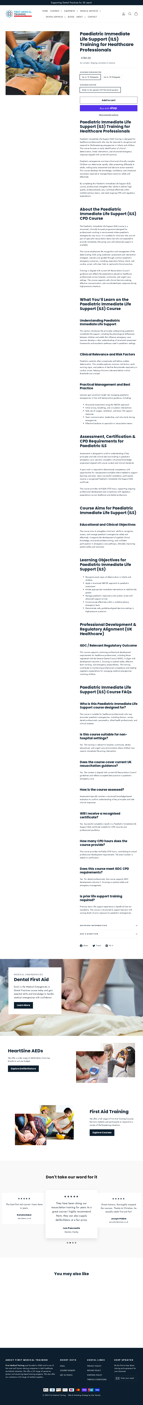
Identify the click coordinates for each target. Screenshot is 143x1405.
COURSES (55, 11)
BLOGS (71, 16)
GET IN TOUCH (66, 1375)
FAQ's (62, 1366)
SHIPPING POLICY (94, 1375)
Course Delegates (91, 72)
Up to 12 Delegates (90, 77)
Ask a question (89, 934)
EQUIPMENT (70, 11)
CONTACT (92, 16)
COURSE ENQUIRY (67, 1370)
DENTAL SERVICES (55, 16)
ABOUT (79, 16)
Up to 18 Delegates (112, 77)
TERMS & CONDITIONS (96, 1379)
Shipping (94, 63)
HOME (45, 11)
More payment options (108, 114)
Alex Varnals (95, 1395)
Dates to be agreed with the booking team (100, 89)
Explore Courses (102, 1132)
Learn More (23, 1005)
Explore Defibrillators (23, 1068)
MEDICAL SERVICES (89, 11)
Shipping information (93, 925)
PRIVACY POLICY (94, 1366)
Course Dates (88, 85)
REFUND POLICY (94, 1370)
